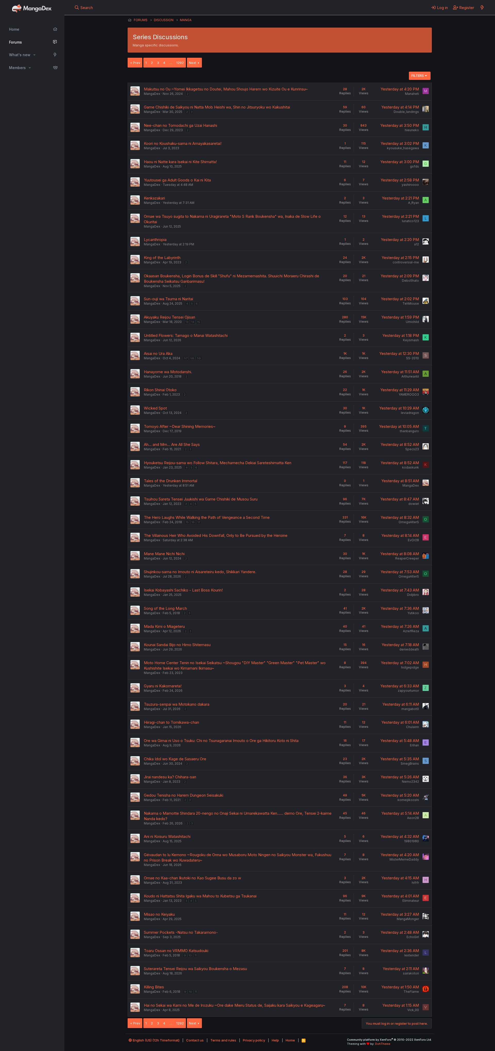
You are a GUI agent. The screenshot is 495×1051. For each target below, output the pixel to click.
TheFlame (411, 992)
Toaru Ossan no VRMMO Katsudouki (176, 950)
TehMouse (410, 303)
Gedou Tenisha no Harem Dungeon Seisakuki (183, 795)
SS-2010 (412, 358)
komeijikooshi (408, 800)
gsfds (414, 166)
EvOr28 (413, 540)
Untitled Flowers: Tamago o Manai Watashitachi (186, 335)
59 (199, 358)
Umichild (412, 322)
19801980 (411, 841)
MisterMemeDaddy (404, 859)
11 (196, 955)
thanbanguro (409, 431)
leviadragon (410, 413)
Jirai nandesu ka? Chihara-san (170, 776)
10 (190, 955)
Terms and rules (223, 1040)
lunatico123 (410, 221)
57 (185, 358)
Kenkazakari (154, 198)
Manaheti (412, 94)
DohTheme (382, 1044)
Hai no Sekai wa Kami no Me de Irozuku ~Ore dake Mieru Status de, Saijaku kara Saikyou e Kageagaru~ (234, 1005)
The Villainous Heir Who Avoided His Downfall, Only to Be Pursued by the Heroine (215, 535)
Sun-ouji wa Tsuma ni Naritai (168, 298)
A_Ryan (413, 203)
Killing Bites (154, 987)
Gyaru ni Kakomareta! (163, 685)
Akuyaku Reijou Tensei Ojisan (169, 317)
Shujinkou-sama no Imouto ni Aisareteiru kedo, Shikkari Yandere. (200, 571)
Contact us (195, 1040)
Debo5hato (410, 280)
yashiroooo (410, 185)
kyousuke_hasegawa (403, 148)
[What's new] (482, 7)
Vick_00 (413, 1010)
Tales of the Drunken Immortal (170, 480)
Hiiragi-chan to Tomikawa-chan (171, 722)
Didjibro (413, 595)
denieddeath (409, 649)
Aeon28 (413, 818)
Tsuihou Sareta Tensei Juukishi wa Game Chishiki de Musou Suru (201, 499)
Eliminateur (410, 901)
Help (275, 1040)
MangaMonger (408, 919)
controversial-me (406, 262)
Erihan (414, 745)
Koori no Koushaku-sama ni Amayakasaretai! (182, 143)
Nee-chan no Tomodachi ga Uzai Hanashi (180, 125)
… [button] (170, 63)
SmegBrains (410, 763)
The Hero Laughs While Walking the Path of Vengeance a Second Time (207, 517)
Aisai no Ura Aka (158, 353)
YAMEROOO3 (409, 394)
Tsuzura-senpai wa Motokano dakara (176, 704)
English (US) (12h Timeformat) (155, 1040)
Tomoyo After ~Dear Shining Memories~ (180, 426)
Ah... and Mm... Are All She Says (172, 444)
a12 (416, 244)
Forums (15, 42)
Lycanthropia (155, 239)
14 (192, 322)
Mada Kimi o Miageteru (164, 626)
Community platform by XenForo (389, 1039)
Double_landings (406, 112)
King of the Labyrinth (162, 257)
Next (192, 63)
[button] (34, 54)
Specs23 (412, 449)
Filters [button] (417, 75)
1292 (180, 63)
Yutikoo (413, 613)
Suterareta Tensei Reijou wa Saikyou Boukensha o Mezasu (195, 968)
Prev (136, 63)
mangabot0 (410, 709)
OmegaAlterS (409, 522)
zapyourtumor (408, 691)
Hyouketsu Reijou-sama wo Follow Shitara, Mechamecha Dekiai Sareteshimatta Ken (217, 462)
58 (192, 358)
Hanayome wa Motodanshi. (168, 371)
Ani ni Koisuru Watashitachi (167, 836)
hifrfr (415, 883)
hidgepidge (410, 667)
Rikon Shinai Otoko (160, 389)
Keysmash (411, 340)
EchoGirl (413, 937)
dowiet (413, 504)
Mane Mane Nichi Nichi (164, 553)
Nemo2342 (410, 781)
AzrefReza (411, 631)
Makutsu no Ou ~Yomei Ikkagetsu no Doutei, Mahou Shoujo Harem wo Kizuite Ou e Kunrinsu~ (226, 89)
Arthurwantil (410, 376)
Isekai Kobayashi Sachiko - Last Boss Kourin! (183, 590)
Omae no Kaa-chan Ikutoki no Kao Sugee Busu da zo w (192, 877)
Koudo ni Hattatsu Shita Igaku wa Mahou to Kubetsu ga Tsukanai (200, 896)
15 (198, 322)
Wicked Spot (155, 408)
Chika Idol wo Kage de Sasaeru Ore (175, 758)
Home (14, 29)
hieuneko (412, 130)
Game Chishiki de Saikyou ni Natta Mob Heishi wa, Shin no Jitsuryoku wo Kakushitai (217, 107)
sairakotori (411, 973)
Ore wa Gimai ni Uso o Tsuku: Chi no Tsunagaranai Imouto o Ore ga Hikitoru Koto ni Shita (221, 740)
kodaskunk (410, 467)
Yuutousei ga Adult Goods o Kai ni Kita (177, 180)
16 (193, 522)
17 (198, 522)
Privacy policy (254, 1040)
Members (17, 67)
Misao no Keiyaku (159, 914)
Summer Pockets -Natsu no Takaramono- (181, 932)
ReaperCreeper (407, 558)
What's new (19, 55)
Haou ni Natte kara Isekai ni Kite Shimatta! (180, 161)
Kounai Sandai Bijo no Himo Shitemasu (177, 644)
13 (187, 322)
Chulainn (412, 727)
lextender (411, 955)
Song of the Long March (165, 608)
